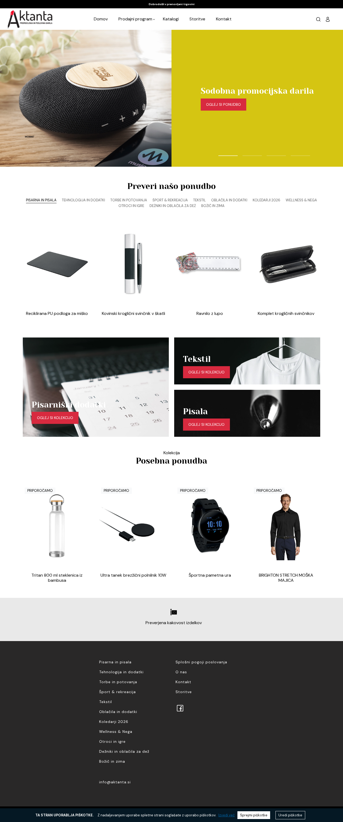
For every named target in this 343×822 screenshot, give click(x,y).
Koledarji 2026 (113, 721)
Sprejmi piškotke (253, 815)
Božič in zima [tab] (213, 205)
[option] (171, 4)
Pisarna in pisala (115, 662)
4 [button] (293, 153)
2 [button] (245, 153)
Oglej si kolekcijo (55, 417)
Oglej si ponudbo (223, 104)
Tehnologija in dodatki (121, 672)
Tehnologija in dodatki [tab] (83, 200)
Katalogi (171, 19)
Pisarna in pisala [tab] (41, 200)
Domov (101, 19)
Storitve (197, 19)
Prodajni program (135, 19)
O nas (181, 672)
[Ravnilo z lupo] (210, 264)
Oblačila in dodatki (118, 711)
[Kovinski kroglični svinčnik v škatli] (133, 264)
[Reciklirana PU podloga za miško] (57, 264)
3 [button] (269, 153)
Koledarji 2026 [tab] (266, 200)
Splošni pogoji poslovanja (201, 662)
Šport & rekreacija (117, 691)
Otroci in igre (112, 741)
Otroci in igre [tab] (131, 205)
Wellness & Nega (115, 731)
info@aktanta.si (115, 782)
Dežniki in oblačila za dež (124, 751)
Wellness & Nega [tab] (301, 200)
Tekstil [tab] (199, 200)
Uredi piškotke (290, 815)
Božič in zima (112, 761)
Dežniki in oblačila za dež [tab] (173, 205)
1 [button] (221, 153)
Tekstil (105, 701)
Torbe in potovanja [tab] (128, 200)
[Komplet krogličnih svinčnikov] (286, 264)
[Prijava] (328, 19)
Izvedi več (226, 815)
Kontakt (224, 19)
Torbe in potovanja (118, 681)
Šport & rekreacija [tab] (170, 200)
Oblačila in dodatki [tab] (229, 200)
